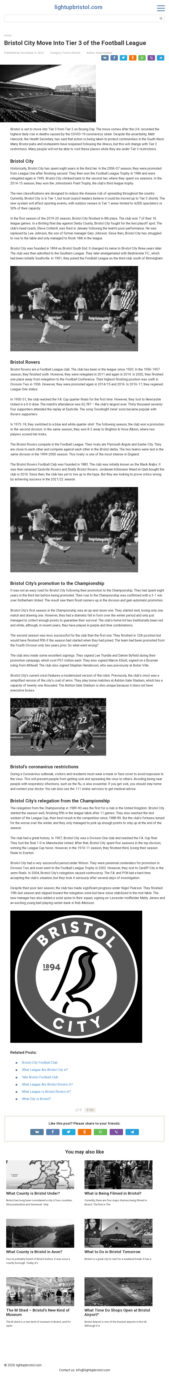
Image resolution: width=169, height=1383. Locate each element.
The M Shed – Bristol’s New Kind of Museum (37, 1312)
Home (7, 35)
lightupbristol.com (78, 7)
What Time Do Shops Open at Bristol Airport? (117, 1312)
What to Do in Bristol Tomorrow (112, 1251)
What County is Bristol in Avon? (34, 1251)
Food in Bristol (71, 52)
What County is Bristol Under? (33, 1193)
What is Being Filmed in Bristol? (112, 1193)
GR (91, 1110)
